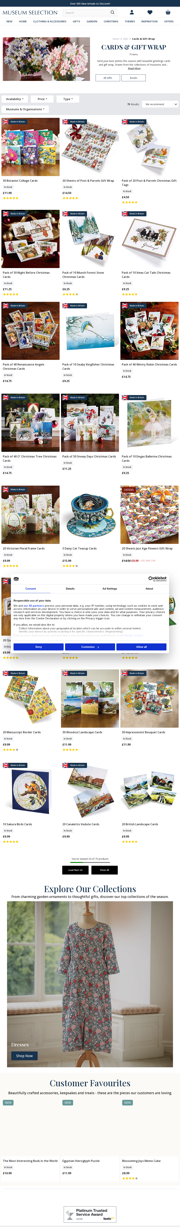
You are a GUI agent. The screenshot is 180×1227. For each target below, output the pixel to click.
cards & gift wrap (143, 38)
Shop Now (24, 1056)
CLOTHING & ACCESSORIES (49, 21)
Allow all (141, 646)
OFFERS (168, 21)
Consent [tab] (30, 588)
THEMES (130, 21)
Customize (88, 646)
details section (133, 635)
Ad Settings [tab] (109, 588)
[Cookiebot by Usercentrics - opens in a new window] (151, 579)
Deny (39, 646)
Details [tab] (70, 588)
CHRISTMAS (111, 21)
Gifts (125, 38)
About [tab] (149, 588)
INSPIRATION (149, 21)
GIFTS (76, 21)
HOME (23, 21)
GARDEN (92, 21)
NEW (9, 21)
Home (115, 38)
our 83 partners (34, 605)
